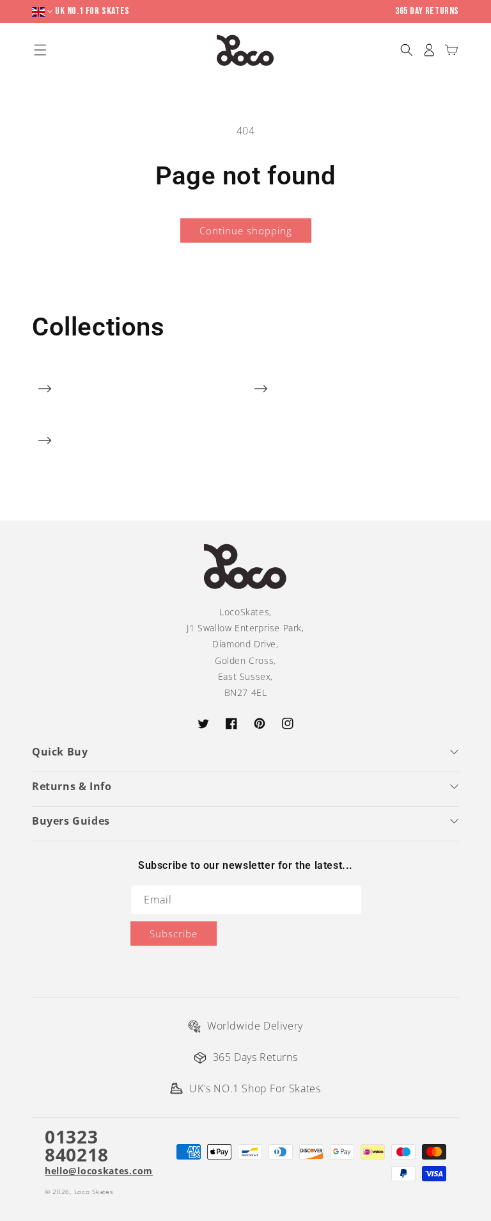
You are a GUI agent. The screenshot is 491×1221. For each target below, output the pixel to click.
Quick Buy (60, 752)
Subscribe (174, 933)
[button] (406, 50)
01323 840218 (77, 1145)
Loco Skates (94, 1191)
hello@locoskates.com (99, 1171)
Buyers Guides (71, 821)
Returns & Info (71, 786)
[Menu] (40, 50)
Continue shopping (245, 230)
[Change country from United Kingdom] (43, 12)
